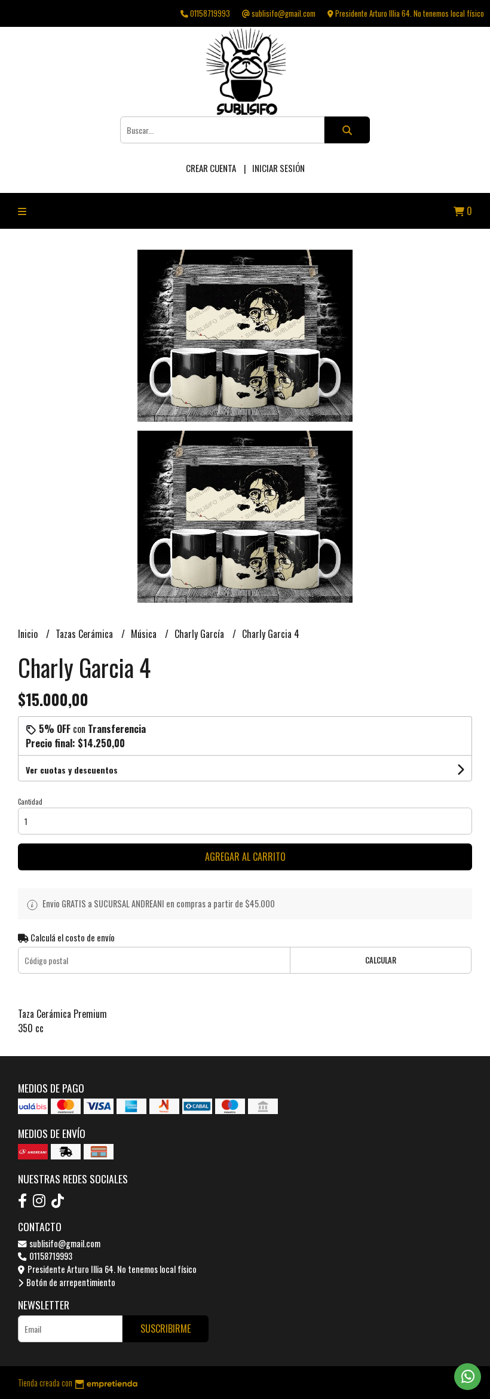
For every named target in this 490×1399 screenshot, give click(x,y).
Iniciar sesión (278, 167)
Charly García (200, 634)
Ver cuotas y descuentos (72, 769)
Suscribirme (165, 1328)
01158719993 (49, 1256)
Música (145, 634)
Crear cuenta (211, 167)
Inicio (29, 634)
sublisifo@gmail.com (63, 1243)
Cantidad (30, 801)
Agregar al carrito (245, 856)
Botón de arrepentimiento (69, 1282)
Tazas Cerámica (85, 634)
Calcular (380, 960)
